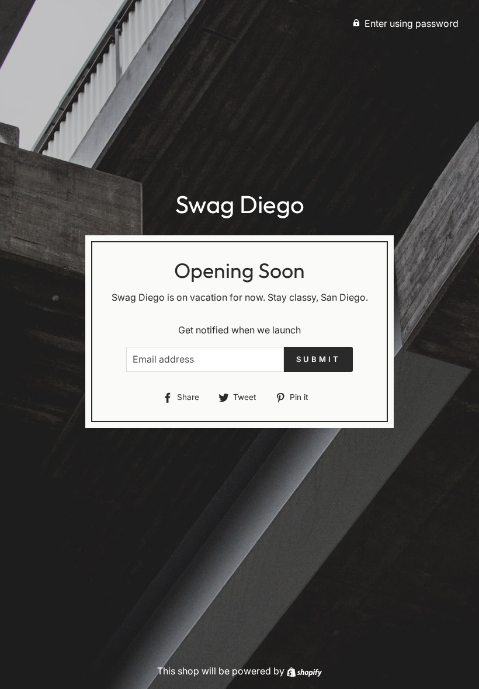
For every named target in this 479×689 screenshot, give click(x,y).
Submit (318, 359)
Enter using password (412, 23)
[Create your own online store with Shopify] (304, 671)
